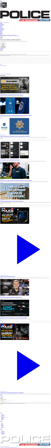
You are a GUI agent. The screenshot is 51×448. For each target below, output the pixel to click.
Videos (7, 0)
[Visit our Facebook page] (0, 398)
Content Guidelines (11, 35)
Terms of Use (4, 447)
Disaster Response (2, 24)
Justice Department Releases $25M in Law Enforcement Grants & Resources (12, 201)
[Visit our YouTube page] (2, 398)
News (4, 0)
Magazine (2, 424)
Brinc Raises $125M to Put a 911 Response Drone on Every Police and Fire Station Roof (13, 317)
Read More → (1, 138)
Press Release (8, 35)
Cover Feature (2, 0)
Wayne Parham (3, 275)
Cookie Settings (3, 35)
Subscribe (18, 35)
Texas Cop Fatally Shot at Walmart (3, 65)
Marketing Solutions (15, 35)
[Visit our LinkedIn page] (1, 398)
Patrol (0, 26)
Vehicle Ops (1, 33)
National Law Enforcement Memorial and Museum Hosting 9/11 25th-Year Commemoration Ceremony (16, 115)
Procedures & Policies (2, 28)
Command (1, 23)
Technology (1, 31)
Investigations (1, 25)
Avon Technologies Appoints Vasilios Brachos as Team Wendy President (11, 297)
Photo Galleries (2, 427)
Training (1, 32)
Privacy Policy (1, 447)
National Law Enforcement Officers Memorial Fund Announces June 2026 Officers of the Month (15, 136)
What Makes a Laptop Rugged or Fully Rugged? (7, 276)
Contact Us (6, 35)
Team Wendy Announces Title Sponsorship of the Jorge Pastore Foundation (11, 94)
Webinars (8, 0)
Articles (5, 0)
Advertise (1, 35)
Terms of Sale (6, 447)
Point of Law (1, 27)
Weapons (1, 34)
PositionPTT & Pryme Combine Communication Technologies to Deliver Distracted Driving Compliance (16, 180)
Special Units (1, 30)
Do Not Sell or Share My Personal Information (12, 447)
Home (0, 38)
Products (2, 426)
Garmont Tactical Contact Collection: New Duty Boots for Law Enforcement (11, 392)
